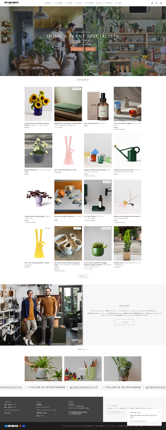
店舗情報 (39, 404)
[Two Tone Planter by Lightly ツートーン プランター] (127, 104)
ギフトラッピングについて (12, 410)
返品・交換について (10, 407)
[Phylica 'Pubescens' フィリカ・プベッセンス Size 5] (38, 150)
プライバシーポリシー (111, 426)
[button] (47, 3)
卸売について (40, 416)
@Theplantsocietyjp (59, 387)
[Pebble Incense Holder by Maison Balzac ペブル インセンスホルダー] (127, 197)
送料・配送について (10, 404)
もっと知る (124, 322)
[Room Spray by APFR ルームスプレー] (98, 104)
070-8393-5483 (76, 414)
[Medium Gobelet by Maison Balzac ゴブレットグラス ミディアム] (98, 150)
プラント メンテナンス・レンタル (46, 410)
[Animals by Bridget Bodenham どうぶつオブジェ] (68, 197)
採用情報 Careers (41, 413)
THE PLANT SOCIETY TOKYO (72, 426)
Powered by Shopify (155, 426)
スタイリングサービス (42, 407)
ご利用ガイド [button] (8, 402)
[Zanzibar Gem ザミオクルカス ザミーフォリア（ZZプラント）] (127, 243)
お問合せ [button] (71, 402)
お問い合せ (7, 413)
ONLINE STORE (77, 49)
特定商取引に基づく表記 (92, 426)
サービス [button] (38, 402)
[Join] (157, 420)
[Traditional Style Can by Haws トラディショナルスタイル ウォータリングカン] (127, 150)
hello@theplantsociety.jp (79, 412)
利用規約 (101, 426)
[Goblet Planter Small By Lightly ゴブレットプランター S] (38, 197)
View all (83, 276)
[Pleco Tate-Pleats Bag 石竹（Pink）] (68, 150)
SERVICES (90, 49)
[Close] (159, 411)
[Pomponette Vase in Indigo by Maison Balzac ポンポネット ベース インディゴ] (38, 104)
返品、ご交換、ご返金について (138, 426)
